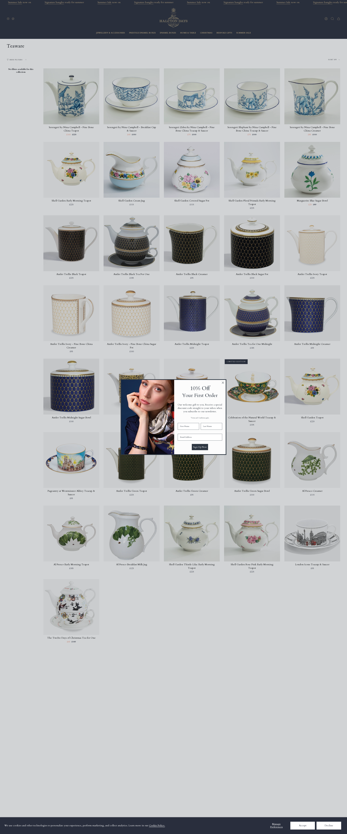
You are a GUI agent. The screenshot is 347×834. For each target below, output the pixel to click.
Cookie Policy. (157, 825)
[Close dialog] (223, 382)
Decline (329, 825)
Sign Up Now (200, 447)
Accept (302, 825)
